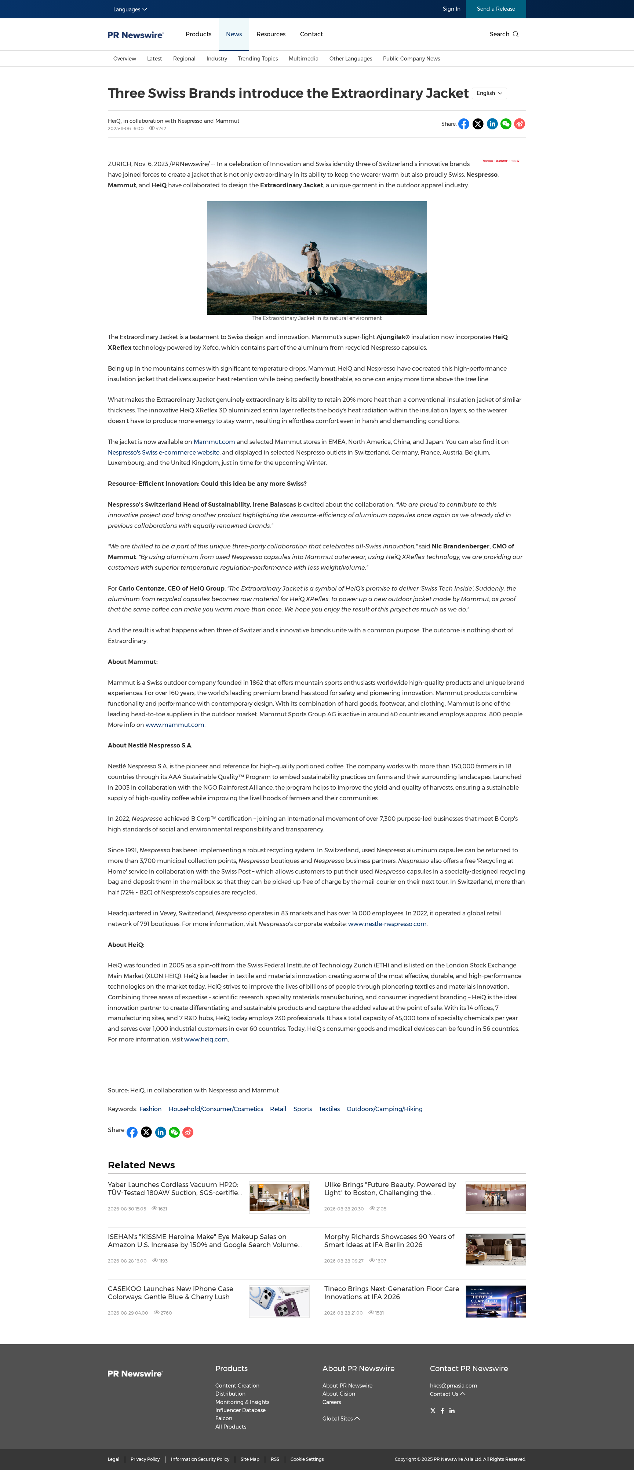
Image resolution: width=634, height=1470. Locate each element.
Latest (154, 58)
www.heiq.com (206, 1039)
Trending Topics (258, 58)
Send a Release (496, 8)
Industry (217, 58)
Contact (311, 34)
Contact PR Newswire (469, 1368)
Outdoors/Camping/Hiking (385, 1109)
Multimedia (303, 58)
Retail (278, 1109)
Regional (184, 58)
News (234, 34)
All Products (230, 1426)
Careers (332, 1402)
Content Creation (237, 1385)
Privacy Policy (145, 1459)
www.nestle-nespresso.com (387, 923)
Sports (303, 1109)
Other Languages (350, 58)
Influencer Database (240, 1410)
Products (198, 34)
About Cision (339, 1393)
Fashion (150, 1109)
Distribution (230, 1393)
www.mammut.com (175, 724)
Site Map (250, 1459)
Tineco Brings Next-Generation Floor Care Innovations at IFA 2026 (391, 1293)
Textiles (329, 1109)
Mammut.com (214, 441)
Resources (270, 34)
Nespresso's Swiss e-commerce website (163, 452)
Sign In (451, 8)
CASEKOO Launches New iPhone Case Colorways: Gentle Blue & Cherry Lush (170, 1293)
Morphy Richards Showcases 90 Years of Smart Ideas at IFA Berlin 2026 (389, 1241)
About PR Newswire (359, 1368)
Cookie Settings (307, 1459)
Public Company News (411, 58)
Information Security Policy (200, 1459)
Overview (124, 58)
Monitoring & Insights (242, 1402)
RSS (275, 1459)
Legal (113, 1459)
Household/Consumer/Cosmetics (216, 1109)
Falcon (223, 1418)
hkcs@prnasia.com (453, 1385)
